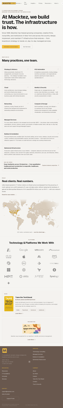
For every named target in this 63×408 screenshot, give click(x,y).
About (56, 3)
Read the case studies (9, 194)
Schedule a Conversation (11, 47)
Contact (35, 381)
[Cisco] (8, 256)
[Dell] (23, 263)
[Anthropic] (39, 256)
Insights (33, 3)
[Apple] (23, 256)
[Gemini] (8, 283)
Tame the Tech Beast (38, 379)
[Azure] (8, 250)
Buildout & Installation (38, 357)
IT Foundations (6, 373)
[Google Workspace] (23, 250)
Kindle (18, 310)
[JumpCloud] (54, 250)
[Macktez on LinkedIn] (29, 362)
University (4, 376)
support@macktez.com (8, 391)
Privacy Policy (5, 405)
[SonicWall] (54, 263)
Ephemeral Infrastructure (39, 359)
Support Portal (10, 398)
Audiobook (41, 310)
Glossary (4, 379)
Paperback (25, 310)
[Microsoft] (8, 270)
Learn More (18, 313)
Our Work (25, 3)
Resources (48, 3)
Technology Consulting (39, 351)
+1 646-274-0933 (7, 363)
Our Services (26, 47)
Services (18, 3)
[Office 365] (8, 263)
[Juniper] (39, 276)
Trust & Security (37, 384)
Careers (35, 376)
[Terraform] (39, 270)
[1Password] (54, 270)
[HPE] (8, 276)
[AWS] (54, 256)
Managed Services (38, 354)
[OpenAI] (23, 270)
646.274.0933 (6, 394)
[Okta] (23, 276)
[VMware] (39, 250)
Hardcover (33, 310)
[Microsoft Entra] (39, 263)
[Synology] (54, 276)
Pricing (40, 3)
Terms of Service (13, 405)
